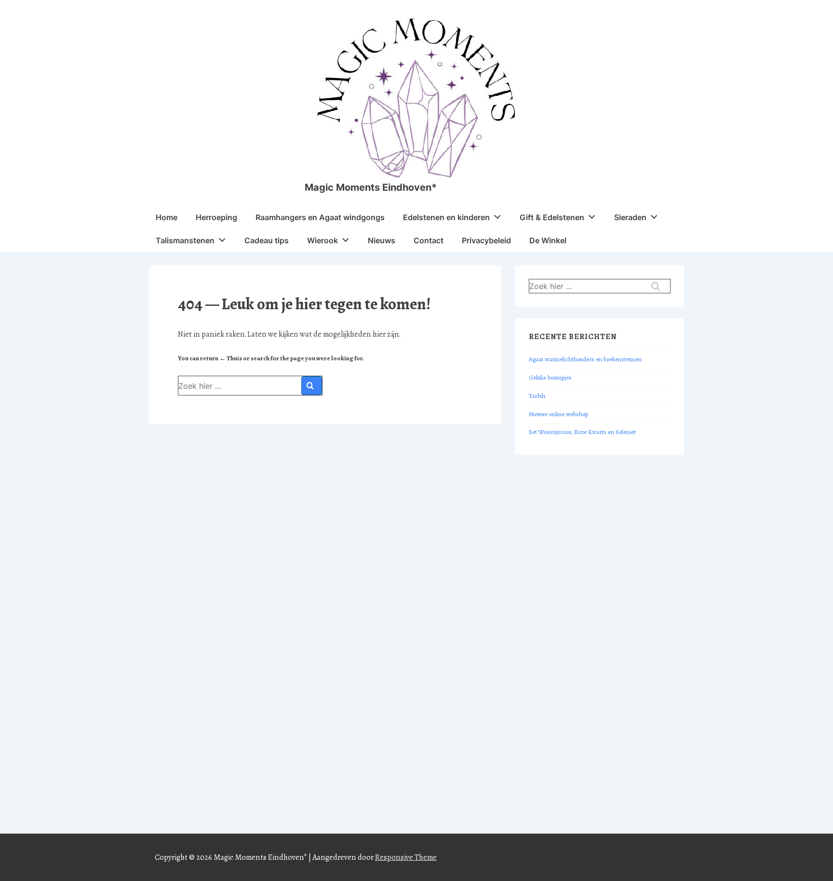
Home (166, 217)
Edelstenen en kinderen (446, 217)
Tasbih (537, 396)
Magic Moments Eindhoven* (371, 187)
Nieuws (381, 240)
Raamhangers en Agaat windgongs (320, 217)
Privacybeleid (486, 240)
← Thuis (230, 358)
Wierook (322, 240)
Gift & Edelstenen (552, 217)
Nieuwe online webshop (558, 414)
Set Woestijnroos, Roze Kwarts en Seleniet (582, 432)
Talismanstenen (185, 240)
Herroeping (216, 217)
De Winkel (547, 240)
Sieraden (630, 217)
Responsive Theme (406, 857)
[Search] (311, 385)
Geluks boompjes (550, 377)
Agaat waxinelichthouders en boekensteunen (585, 359)
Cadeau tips (266, 240)
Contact (428, 240)
